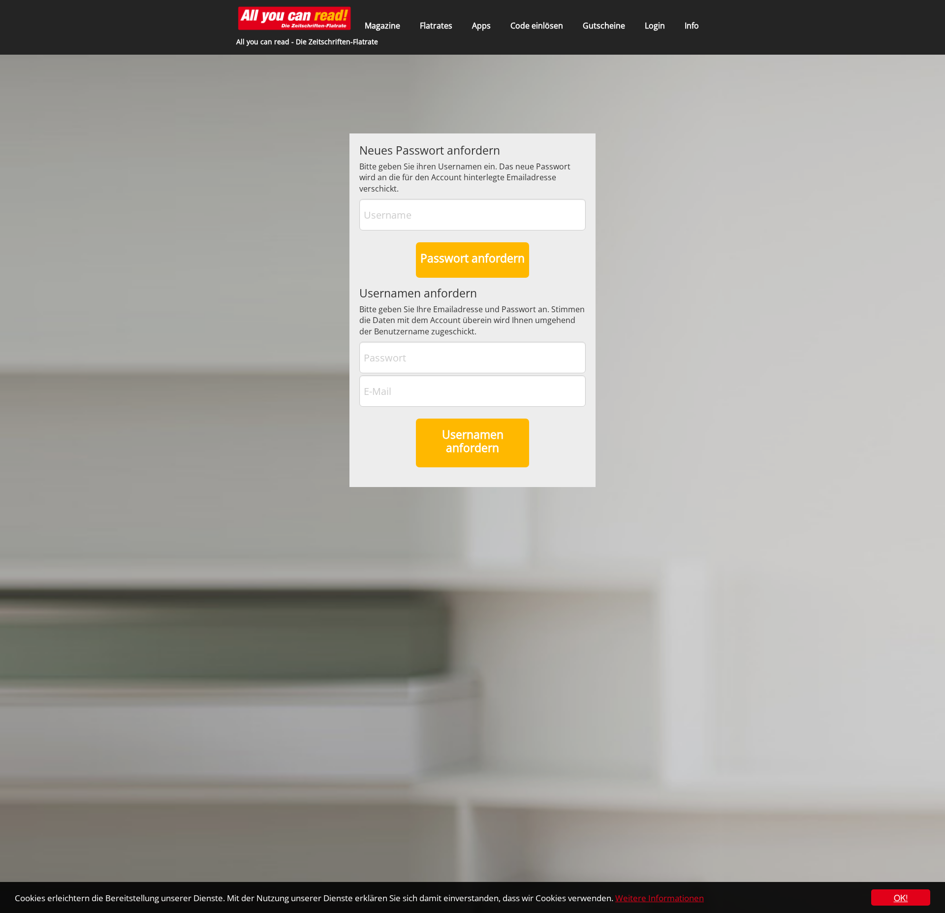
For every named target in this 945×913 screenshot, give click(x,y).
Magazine (382, 25)
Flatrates (436, 25)
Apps (481, 25)
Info (692, 25)
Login (655, 25)
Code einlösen (536, 25)
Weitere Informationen (659, 898)
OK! (901, 897)
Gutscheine (604, 25)
